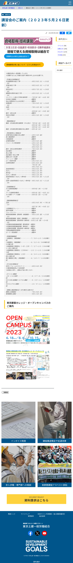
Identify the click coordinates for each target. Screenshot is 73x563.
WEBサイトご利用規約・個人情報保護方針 (51, 514)
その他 (60, 55)
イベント (60, 46)
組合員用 (42, 516)
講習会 (6, 392)
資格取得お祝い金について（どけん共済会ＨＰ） (24, 64)
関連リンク (11, 514)
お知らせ (60, 49)
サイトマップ (25, 514)
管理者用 (31, 516)
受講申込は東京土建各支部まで (17, 56)
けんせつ (60, 52)
